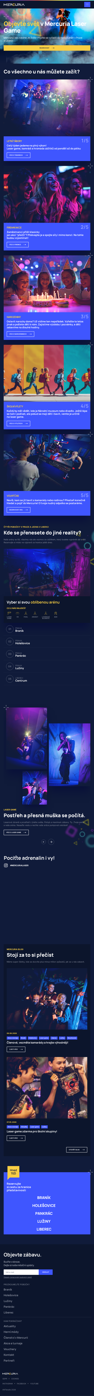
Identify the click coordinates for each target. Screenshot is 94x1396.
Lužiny (8, 1301)
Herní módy (11, 1331)
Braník (8, 1289)
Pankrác (9, 1306)
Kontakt (9, 1354)
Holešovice (11, 1295)
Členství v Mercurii (16, 1337)
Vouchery (10, 1349)
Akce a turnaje (13, 1343)
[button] (43, 842)
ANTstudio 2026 (9, 1390)
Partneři (9, 1360)
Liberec (8, 1312)
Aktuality (10, 1326)
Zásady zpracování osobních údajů (18, 1277)
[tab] (47, 629)
